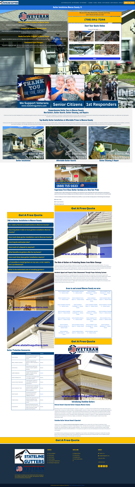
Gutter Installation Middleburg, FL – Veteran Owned (105, 326)
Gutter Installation (66, 2)
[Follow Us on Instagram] (104, 466)
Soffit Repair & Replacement (54, 462)
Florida (95, 2)
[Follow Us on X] (101, 466)
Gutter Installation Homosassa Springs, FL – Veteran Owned (64, 326)
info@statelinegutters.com (104, 455)
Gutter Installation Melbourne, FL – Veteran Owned (91, 300)
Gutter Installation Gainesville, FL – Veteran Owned (91, 293)
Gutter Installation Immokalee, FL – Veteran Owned (64, 333)
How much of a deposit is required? (22, 247)
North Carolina (114, 2)
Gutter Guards (75, 2)
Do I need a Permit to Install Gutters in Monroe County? (29, 225)
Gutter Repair (83, 2)
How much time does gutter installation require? (26, 257)
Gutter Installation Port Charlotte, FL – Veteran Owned (91, 319)
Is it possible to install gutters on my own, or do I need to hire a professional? (29, 263)
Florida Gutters (77, 455)
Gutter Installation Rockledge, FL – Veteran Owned (77, 306)
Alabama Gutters (77, 453)
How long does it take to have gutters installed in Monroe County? (30, 231)
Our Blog (121, 2)
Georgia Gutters (77, 457)
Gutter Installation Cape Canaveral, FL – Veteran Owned (105, 293)
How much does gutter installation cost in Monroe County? (30, 237)
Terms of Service (81, 485)
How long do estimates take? (19, 242)
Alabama (90, 2)
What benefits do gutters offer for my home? (25, 252)
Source (41, 373)
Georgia (99, 2)
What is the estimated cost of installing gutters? (26, 269)
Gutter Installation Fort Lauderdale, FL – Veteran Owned (77, 313)
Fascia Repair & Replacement (54, 460)
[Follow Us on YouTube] (106, 466)
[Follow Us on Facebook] (99, 466)
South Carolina (106, 2)
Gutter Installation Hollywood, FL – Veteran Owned (91, 313)
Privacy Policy (75, 485)
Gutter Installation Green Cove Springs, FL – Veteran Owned (91, 326)
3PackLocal (71, 485)
